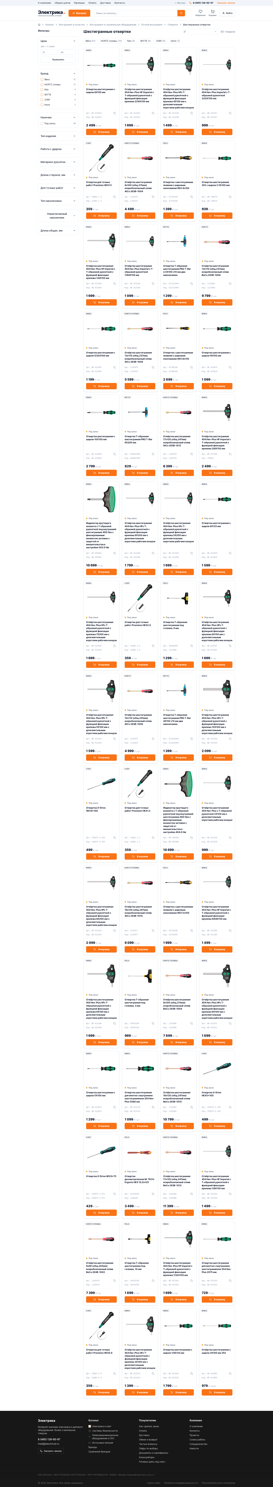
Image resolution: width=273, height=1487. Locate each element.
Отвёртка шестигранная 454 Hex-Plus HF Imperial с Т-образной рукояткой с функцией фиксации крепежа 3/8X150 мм (216, 442)
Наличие (46, 117)
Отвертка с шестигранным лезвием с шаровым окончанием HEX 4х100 (178, 185)
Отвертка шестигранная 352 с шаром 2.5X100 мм (216, 183)
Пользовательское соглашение (218, 1482)
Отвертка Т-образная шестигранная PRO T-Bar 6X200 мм (138, 439)
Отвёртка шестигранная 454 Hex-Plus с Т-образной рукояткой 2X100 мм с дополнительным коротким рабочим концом (217, 813)
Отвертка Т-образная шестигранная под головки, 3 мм (137, 1002)
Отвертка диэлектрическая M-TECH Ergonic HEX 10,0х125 (139, 1179)
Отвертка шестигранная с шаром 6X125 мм (216, 524)
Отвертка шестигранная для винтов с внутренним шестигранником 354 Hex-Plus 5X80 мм (139, 1097)
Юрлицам (79, 2)
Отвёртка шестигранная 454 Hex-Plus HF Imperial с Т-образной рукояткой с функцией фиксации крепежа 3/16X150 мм (139, 95)
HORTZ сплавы (111, 40)
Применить (58, 59)
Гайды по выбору (148, 1448)
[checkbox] (42, 79)
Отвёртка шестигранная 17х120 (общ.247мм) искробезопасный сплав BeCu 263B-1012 (176, 1181)
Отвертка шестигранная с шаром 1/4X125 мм (177, 1351)
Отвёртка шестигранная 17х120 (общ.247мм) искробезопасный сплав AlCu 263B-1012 (176, 441)
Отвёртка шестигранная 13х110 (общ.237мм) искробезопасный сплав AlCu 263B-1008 (138, 357)
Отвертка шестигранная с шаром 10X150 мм (100, 438)
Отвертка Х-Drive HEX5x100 (211, 1094)
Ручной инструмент (152, 24)
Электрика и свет (101, 1426)
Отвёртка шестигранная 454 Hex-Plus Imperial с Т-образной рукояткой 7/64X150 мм (139, 270)
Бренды (92, 1447)
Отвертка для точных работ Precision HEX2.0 (138, 623)
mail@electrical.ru (48, 1443)
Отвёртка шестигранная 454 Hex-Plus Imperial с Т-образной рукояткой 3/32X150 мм (216, 94)
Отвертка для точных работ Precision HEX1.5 (99, 183)
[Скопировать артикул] (114, 113)
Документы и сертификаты (153, 1452)
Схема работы (197, 1439)
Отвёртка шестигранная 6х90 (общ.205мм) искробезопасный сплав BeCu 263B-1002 (99, 1267)
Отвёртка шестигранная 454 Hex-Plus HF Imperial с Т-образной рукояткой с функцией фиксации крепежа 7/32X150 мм (177, 1269)
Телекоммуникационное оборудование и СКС (105, 1437)
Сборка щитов (62, 2)
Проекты (194, 1435)
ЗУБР (160, 40)
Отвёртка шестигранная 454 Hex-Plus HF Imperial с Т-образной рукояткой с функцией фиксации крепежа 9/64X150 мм (216, 912)
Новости (194, 1448)
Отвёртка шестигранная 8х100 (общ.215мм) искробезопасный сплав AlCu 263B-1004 (138, 187)
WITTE (145, 40)
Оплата (92, 2)
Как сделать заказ (149, 1426)
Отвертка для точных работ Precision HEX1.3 (137, 809)
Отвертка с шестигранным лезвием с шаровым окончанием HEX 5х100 (178, 909)
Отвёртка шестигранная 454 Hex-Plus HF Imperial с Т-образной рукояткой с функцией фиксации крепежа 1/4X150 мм (100, 271)
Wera (90, 40)
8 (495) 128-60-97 (49, 1439)
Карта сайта (153, 1482)
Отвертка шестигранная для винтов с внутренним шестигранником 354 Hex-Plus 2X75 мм (216, 1267)
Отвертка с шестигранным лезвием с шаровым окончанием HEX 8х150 (178, 355)
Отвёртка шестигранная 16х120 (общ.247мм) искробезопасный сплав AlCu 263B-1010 (138, 911)
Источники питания (102, 1442)
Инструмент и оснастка (72, 24)
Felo (131, 40)
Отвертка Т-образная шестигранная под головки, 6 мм (175, 625)
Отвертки (173, 24)
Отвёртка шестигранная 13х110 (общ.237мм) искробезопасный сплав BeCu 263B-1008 (215, 270)
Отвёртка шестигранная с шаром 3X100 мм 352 (216, 1351)
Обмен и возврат (148, 1439)
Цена (44, 40)
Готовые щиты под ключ (152, 1461)
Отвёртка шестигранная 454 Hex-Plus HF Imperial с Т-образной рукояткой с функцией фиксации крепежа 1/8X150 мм (216, 1182)
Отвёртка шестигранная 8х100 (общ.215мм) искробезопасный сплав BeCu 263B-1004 (176, 1004)
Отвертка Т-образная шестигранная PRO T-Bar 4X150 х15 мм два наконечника (177, 719)
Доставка (105, 2)
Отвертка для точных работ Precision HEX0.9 (99, 1351)
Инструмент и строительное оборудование (113, 24)
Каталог (81, 13)
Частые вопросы (148, 1444)
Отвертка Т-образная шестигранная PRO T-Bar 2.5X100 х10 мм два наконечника (177, 270)
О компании (44, 2)
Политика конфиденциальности (181, 1482)
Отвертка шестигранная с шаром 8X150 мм (100, 91)
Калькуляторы (147, 1457)
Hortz (175, 40)
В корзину (103, 131)
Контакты (120, 2)
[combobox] (203, 31)
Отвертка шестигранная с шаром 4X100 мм (216, 354)
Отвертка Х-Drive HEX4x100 (96, 809)
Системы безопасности (105, 1430)
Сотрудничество (198, 1444)
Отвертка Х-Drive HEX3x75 (101, 1176)
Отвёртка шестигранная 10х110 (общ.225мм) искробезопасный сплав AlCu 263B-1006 (138, 719)
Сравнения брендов (99, 1451)
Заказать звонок (226, 2)
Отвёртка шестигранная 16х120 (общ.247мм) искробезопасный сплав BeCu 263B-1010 (176, 1097)
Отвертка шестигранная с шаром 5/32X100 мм (100, 354)
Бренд (44, 73)
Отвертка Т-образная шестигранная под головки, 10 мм (137, 1266)
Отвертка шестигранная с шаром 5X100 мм (100, 1094)
